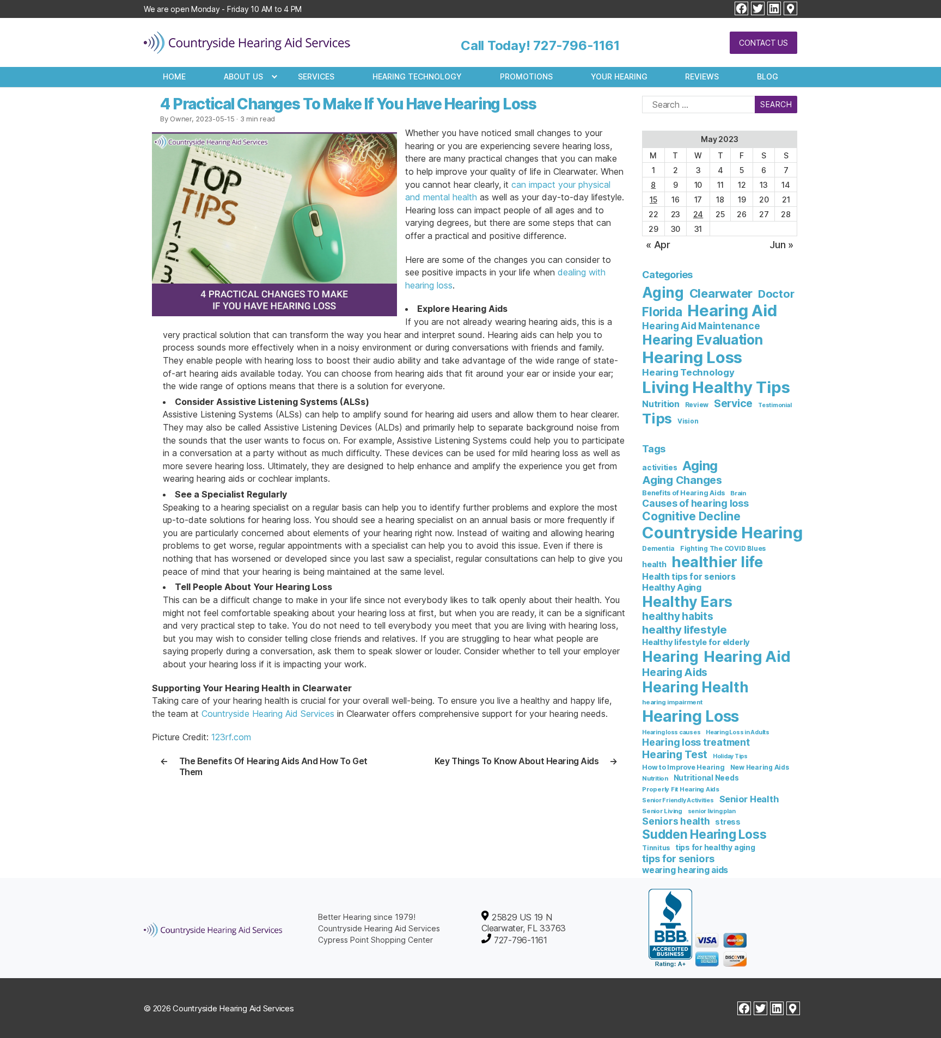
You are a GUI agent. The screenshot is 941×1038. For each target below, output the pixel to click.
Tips (657, 418)
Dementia (658, 548)
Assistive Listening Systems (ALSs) (232, 414)
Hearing (670, 656)
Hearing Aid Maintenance (701, 325)
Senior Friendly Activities (678, 800)
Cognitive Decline (691, 516)
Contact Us (763, 42)
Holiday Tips (730, 756)
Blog (767, 76)
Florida (662, 311)
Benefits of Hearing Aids (683, 493)
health (654, 564)
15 (653, 199)
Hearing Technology (417, 76)
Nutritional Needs (706, 777)
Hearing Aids (674, 672)
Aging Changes (682, 480)
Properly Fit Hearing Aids (680, 789)
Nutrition (661, 403)
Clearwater (721, 293)
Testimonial (774, 405)
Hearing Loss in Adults (737, 732)
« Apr (658, 244)
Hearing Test (674, 754)
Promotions (526, 76)
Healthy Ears (687, 601)
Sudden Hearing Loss (704, 834)
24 (698, 214)
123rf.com (231, 737)
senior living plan (712, 811)
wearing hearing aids (536, 321)
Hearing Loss (692, 357)
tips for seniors (678, 858)
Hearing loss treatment (696, 742)
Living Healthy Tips (716, 387)
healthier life (717, 562)
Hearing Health (695, 687)
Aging (663, 292)
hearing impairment (672, 702)
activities (659, 467)
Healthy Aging (671, 587)
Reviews (702, 76)
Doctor (776, 293)
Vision (688, 421)
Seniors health (676, 821)
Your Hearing (619, 76)
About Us (243, 76)
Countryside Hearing (722, 532)
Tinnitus (656, 848)
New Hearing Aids (759, 767)
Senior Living (662, 811)
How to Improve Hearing (683, 767)
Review (697, 405)
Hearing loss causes (671, 732)
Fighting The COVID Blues (723, 548)
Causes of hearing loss (695, 503)
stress (728, 821)
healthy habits (677, 616)
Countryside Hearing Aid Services (267, 713)
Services (316, 76)
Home (174, 76)
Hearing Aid (732, 310)
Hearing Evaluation (702, 339)
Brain (738, 493)
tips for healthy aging (715, 847)
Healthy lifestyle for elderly (696, 642)
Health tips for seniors (688, 577)
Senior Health (749, 799)
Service (733, 403)
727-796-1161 (576, 45)
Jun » (781, 244)
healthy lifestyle (684, 629)
